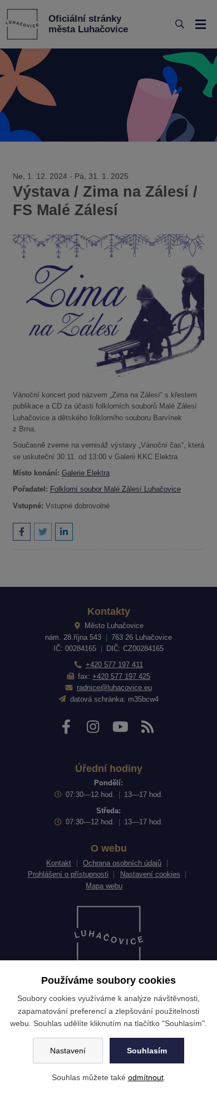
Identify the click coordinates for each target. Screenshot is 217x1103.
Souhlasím (147, 1050)
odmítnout (146, 1077)
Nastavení (68, 1050)
